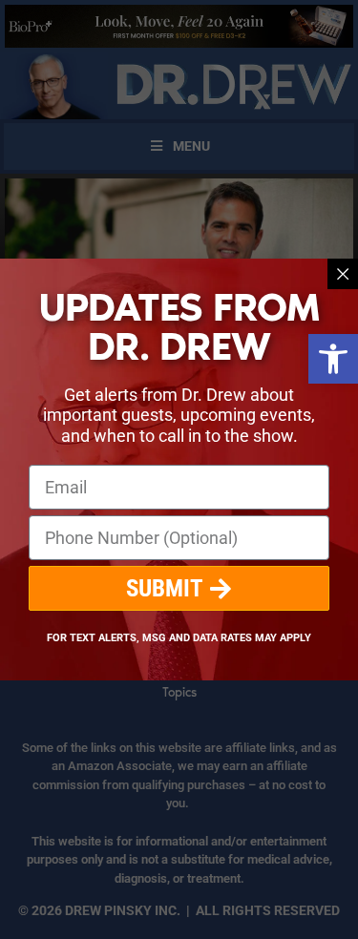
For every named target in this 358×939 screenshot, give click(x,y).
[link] (333, 359)
